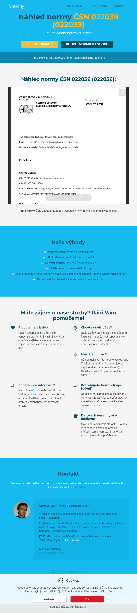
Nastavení (49, 599)
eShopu (36, 390)
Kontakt (119, 5)
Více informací (39, 44)
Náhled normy (50, 5)
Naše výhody (74, 5)
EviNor (96, 405)
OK (87, 599)
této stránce (81, 487)
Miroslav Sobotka (49, 549)
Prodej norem (99, 5)
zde (84, 606)
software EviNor (63, 279)
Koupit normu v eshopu (87, 44)
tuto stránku (72, 540)
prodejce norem (64, 263)
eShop (102, 371)
